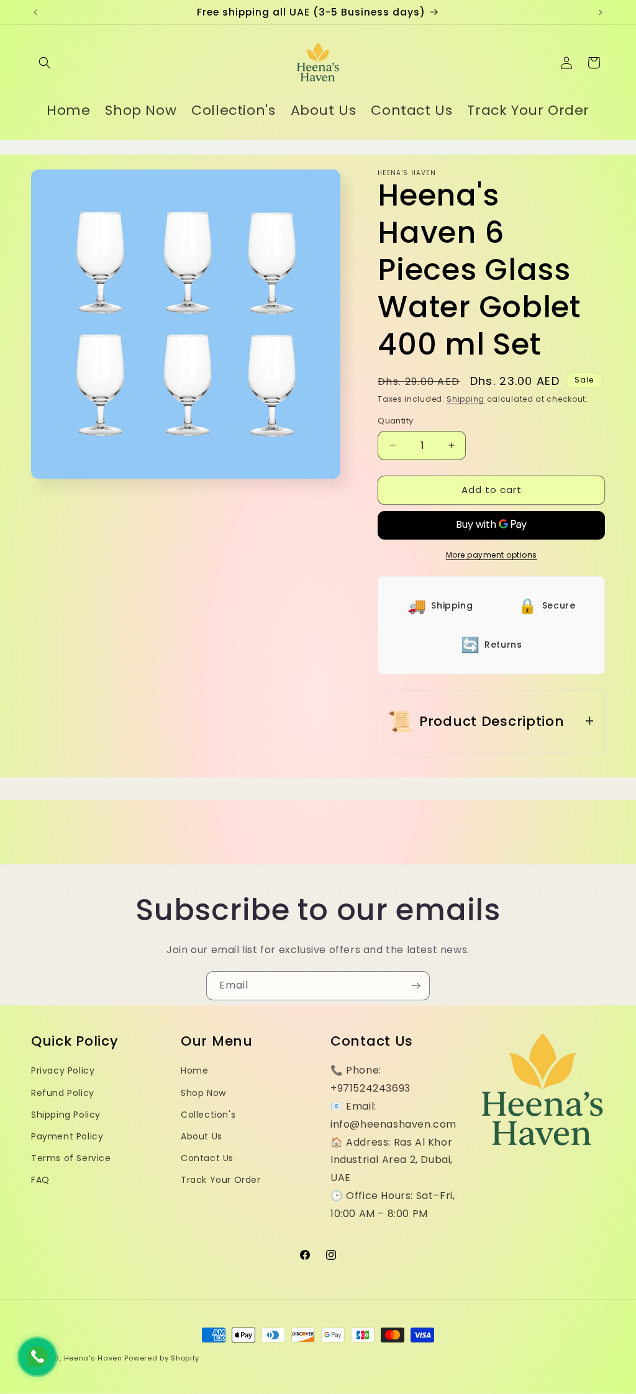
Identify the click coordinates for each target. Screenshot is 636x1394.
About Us (201, 1136)
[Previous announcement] (35, 12)
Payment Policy (67, 1136)
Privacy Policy (62, 1070)
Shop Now (203, 1093)
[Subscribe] (415, 985)
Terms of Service (71, 1158)
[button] (44, 62)
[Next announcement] (600, 12)
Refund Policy (62, 1093)
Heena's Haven (93, 1358)
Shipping (465, 399)
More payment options (491, 555)
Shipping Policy (66, 1114)
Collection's (208, 1114)
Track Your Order (221, 1180)
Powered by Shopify (161, 1358)
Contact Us (207, 1158)
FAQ (40, 1180)
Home (194, 1070)
